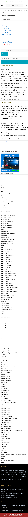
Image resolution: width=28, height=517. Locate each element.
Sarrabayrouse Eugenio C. (12, 135)
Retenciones (4, 436)
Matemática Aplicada (6, 370)
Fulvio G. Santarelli (12, 112)
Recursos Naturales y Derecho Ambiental (11, 430)
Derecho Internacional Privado (8, 273)
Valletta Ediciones (7, 99)
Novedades (19, 479)
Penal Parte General (6, 400)
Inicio (2, 10)
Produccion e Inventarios (7, 416)
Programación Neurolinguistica (9, 418)
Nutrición (3, 386)
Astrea (3, 72)
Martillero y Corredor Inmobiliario (9, 366)
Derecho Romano (5, 293)
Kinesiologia (4, 355)
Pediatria (3, 396)
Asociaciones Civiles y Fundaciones (9, 194)
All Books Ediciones (19, 69)
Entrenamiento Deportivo (7, 309)
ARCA (2, 192)
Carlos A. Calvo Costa (24, 106)
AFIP (13, 470)
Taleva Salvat (5, 139)
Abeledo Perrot (5, 69)
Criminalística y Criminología (8, 233)
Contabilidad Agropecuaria (8, 215)
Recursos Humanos (6, 428)
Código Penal (11, 474)
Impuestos (3, 343)
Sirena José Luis (18, 137)
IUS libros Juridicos (4, 90)
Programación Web (6, 420)
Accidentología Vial (5, 176)
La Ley (13, 89)
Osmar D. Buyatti (13, 94)
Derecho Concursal (5, 259)
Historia (3, 339)
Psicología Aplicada (6, 426)
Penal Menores (4, 398)
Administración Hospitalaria (8, 182)
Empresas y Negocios (6, 307)
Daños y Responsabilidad (7, 239)
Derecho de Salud (5, 267)
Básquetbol (4, 200)
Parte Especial (4, 392)
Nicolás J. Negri (10, 125)
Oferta (25, 479)
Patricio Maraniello (21, 127)
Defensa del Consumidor (7, 241)
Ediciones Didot (6, 74)
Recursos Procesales (6, 432)
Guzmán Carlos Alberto (9, 114)
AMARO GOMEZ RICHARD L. (9, 106)
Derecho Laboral (5, 277)
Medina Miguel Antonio (14, 123)
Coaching (3, 209)
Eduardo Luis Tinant (7, 110)
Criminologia (4, 235)
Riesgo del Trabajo (5, 438)
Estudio (6, 87)
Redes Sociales (4, 434)
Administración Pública (7, 184)
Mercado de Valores (6, 380)
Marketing (3, 364)
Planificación (4, 406)
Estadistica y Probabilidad (7, 315)
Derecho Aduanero (5, 251)
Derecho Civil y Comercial (7, 255)
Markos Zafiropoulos (19, 121)
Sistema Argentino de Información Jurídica (12, 493)
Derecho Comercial (5, 257)
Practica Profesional (6, 410)
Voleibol (3, 462)
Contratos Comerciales (6, 225)
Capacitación (16, 472)
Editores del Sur (9, 78)
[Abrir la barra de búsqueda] (27, 6)
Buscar (4, 54)
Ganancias (3, 333)
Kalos (9, 90)
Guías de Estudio (4, 479)
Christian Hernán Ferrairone (5, 108)
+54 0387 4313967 (17, 509)
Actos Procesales (5, 178)
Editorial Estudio (16, 83)
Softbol (2, 448)
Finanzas (3, 329)
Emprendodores (5, 305)
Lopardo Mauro (8, 118)
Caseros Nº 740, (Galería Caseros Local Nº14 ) (13, 505)
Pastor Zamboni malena (12, 127)
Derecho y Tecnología (6, 297)
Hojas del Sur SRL (24, 87)
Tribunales (25, 96)
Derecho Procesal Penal (7, 289)
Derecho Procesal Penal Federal (9, 291)
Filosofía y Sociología (6, 325)
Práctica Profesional (6, 408)
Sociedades (3, 446)
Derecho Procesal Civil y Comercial (9, 287)
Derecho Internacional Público (8, 275)
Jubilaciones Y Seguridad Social (9, 353)
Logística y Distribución (7, 361)
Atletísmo (3, 196)
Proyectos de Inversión (6, 422)
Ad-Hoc (10, 69)
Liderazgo (3, 359)
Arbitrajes (22, 470)
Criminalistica (4, 231)
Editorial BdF (23, 81)
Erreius (22, 83)
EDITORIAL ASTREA (11, 80)
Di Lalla (22, 72)
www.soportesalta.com (16, 515)
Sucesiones (3, 450)
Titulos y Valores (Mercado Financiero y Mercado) (13, 454)
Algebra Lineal (4, 186)
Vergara (15, 99)
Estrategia (3, 319)
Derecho (3, 247)
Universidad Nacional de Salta (9, 497)
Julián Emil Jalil (19, 116)
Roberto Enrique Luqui (20, 133)
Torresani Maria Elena (14, 139)
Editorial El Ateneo (10, 83)
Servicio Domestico (5, 442)
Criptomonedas (5, 237)
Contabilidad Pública (6, 217)
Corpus (14, 72)
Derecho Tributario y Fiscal (8, 295)
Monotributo (4, 382)
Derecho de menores (6, 265)
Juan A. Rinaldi (20, 114)
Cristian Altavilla (18, 72)
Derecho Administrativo (7, 249)
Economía (3, 301)
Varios (2, 458)
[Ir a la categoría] (14, 62)
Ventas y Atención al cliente (8, 460)
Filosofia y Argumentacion (7, 323)
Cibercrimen (4, 206)
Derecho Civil (4, 253)
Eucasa (9, 87)
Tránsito (3, 456)
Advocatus (14, 69)
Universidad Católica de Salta (8, 495)
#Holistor (2, 470)
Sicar (2, 481)
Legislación (3, 357)
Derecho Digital (5, 269)
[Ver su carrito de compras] (24, 6)
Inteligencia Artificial (6, 351)
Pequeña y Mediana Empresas (8, 402)
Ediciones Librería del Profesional (14, 76)
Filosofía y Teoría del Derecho (8, 327)
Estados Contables (5, 317)
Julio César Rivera (12, 116)
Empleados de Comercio (7, 477)
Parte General (4, 394)
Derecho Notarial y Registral (8, 279)
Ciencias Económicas (6, 207)
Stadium (8, 96)
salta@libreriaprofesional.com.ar (14, 510)
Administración (5, 180)
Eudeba (12, 87)
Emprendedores (5, 303)
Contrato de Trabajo (6, 219)
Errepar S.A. (10, 85)
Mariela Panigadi (7, 121)
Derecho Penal (4, 281)
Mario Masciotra (13, 121)
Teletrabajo (4, 452)
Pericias (3, 404)
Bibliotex (9, 72)
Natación (3, 384)
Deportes (3, 245)
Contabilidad (4, 213)
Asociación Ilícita (4, 472)
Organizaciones (5, 390)
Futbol (2, 331)
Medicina (3, 374)
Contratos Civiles (5, 223)
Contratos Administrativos (7, 221)
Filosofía (3, 321)
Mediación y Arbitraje (6, 372)
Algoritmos (3, 188)
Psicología (3, 424)
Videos (8, 481)
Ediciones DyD (15, 74)
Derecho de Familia (6, 263)
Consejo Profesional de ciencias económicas (12, 489)
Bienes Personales (10, 472)
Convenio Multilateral (6, 227)
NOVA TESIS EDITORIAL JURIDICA (12, 92)
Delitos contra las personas (8, 243)
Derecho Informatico (6, 271)
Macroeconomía (5, 362)
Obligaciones (4, 388)
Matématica (4, 368)
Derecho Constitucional (7, 261)
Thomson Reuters (16, 96)
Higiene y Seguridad (6, 337)
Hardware (3, 335)
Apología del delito (17, 470)
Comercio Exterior (5, 211)
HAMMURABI (17, 87)
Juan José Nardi (5, 116)
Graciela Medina (19, 112)
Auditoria (3, 198)
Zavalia (18, 99)
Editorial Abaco (19, 78)
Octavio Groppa (16, 125)
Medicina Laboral (5, 378)
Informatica (4, 347)
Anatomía (3, 190)
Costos (2, 229)
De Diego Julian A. (15, 108)
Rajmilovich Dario (11, 133)
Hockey (2, 341)
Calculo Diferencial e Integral (8, 202)
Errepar (3, 86)
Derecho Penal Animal (6, 283)
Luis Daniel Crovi (17, 119)
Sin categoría (4, 444)
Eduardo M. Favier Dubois (17, 110)
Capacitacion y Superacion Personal (10, 203)
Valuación (5, 481)
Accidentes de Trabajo (8, 470)
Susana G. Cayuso (25, 137)
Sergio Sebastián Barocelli (8, 137)
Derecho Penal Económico (7, 285)
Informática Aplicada (6, 349)
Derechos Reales (5, 299)
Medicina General (5, 376)
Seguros (3, 440)
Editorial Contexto (4, 83)
